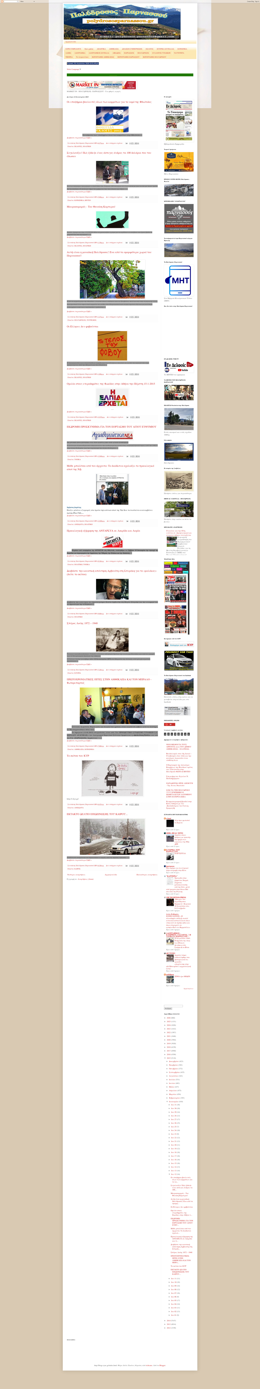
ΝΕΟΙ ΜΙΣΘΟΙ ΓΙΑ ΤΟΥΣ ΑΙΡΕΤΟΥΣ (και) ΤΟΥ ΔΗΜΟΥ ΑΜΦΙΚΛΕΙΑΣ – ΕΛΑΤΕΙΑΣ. (178, 746)
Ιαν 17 (174, 1156)
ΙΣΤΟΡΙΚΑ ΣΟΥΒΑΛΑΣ (165, 49)
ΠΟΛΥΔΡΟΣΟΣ (143, 53)
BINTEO (88, 200)
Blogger (162, 1365)
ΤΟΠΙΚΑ (77, 459)
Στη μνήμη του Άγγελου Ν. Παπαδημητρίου (177, 777)
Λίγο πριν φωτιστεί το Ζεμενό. (182, 821)
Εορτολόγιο (168, 572)
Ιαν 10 (174, 1282)
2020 (169, 1040)
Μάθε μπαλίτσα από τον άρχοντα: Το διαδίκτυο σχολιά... (181, 1230)
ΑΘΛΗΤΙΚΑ (101, 49)
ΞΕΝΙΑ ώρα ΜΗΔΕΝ (182, 976)
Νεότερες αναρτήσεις (76, 874)
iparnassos (170, 866)
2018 (169, 1047)
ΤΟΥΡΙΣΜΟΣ (91, 320)
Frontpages (168, 563)
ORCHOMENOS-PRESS (176, 897)
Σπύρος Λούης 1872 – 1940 (82, 623)
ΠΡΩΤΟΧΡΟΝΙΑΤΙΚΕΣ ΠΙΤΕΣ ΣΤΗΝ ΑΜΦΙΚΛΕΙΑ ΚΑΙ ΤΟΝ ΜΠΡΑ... (181, 1259)
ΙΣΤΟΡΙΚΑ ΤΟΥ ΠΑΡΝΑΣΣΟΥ (173, 851)
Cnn (175, 563)
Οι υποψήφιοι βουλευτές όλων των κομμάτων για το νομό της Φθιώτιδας (109, 101)
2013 (169, 1324)
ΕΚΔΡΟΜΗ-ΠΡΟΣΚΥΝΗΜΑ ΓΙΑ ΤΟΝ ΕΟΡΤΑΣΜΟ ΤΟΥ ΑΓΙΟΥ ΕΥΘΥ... (182, 1221)
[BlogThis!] (132, 143)
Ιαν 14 (174, 1167)
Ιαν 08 (174, 1289)
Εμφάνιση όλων (188, 988)
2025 (169, 1021)
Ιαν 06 (174, 1296)
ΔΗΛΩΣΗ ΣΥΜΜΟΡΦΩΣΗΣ (132, 49)
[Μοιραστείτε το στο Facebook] (136, 143)
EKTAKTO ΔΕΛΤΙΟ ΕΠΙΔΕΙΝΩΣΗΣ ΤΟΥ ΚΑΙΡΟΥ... (97, 814)
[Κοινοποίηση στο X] (134, 143)
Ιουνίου (172, 1083)
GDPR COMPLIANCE (73, 49)
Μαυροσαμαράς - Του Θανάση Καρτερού (91, 206)
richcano (149, 1365)
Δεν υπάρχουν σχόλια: (114, 143)
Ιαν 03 (174, 1307)
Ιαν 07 (174, 1293)
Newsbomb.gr (183, 563)
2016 (169, 1054)
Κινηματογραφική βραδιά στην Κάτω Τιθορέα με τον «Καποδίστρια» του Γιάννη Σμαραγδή (179, 804)
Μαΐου (172, 1087)
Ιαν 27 (174, 1119)
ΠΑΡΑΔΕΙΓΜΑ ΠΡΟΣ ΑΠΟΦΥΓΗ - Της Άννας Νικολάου (179, 784)
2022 (169, 1032)
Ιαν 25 (174, 1126)
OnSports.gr (175, 566)
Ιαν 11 (174, 1278)
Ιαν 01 (174, 1315)
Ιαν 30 (174, 1108)
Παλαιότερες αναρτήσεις (146, 874)
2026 (169, 1018)
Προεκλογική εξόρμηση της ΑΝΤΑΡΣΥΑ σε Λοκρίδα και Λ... (182, 1238)
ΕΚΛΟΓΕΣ (149, 49)
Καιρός (185, 572)
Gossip (179, 569)
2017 (169, 1050)
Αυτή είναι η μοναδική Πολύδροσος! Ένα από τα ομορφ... (182, 1201)
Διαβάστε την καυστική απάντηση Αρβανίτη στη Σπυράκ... (181, 1246)
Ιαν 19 (174, 1148)
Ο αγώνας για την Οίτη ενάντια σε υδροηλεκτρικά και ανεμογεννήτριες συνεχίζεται (179, 532)
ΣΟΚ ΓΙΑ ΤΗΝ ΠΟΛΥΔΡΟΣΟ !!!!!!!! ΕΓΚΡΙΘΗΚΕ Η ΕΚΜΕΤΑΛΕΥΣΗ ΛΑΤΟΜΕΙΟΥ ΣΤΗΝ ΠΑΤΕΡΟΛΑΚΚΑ (179, 793)
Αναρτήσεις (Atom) (85, 879)
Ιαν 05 (174, 1300)
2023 (169, 1028)
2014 (169, 1320)
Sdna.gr (183, 566)
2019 (169, 1043)
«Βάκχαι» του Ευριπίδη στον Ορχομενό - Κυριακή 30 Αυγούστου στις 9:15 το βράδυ (183, 903)
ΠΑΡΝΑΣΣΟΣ (129, 53)
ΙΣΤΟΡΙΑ (77, 673)
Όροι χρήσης (88, 49)
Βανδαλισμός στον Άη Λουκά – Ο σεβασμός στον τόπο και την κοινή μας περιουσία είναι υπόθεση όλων (179, 756)
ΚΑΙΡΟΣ (77, 869)
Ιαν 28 (174, 1115)
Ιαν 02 (174, 1311)
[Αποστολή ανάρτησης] (126, 143)
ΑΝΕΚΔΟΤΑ (79, 524)
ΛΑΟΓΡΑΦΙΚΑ (80, 53)
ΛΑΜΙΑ (68, 53)
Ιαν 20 (174, 1145)
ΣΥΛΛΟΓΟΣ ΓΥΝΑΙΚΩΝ (161, 53)
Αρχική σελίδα (70, 42)
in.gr (173, 569)
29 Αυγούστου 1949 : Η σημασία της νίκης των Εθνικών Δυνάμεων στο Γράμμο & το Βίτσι (183, 942)
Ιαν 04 (174, 1304)
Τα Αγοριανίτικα (82, 57)
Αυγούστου (174, 1076)
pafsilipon (170, 974)
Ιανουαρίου (174, 1101)
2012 (169, 1328)
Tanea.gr (167, 569)
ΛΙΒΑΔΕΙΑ (117, 53)
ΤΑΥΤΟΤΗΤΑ (179, 53)
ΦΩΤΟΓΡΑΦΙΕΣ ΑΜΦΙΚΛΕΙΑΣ (103, 57)
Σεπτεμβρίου (174, 1072)
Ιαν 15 (174, 1163)
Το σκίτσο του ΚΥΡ (78, 755)
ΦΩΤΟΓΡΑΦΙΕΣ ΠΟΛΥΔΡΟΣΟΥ (154, 57)
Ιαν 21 (174, 1141)
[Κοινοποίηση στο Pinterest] (138, 143)
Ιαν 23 (174, 1134)
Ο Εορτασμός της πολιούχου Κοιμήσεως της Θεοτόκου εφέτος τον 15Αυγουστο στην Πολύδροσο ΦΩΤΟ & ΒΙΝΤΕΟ (179, 768)
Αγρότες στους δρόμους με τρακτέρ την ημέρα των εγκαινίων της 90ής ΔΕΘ (182, 839)
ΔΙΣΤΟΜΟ (170, 953)
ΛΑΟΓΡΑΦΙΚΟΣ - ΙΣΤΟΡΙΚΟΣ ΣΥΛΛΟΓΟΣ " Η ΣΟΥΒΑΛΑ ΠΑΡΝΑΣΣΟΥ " (178, 935)
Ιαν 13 (174, 1170)
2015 (169, 1058)
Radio (179, 572)
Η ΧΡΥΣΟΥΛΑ (180, 853)
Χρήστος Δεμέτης (74, 507)
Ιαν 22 (174, 1137)
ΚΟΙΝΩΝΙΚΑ (182, 49)
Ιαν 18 (174, 1152)
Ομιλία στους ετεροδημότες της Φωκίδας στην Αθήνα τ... (181, 1212)
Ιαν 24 (174, 1130)
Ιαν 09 (174, 1286)
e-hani (168, 818)
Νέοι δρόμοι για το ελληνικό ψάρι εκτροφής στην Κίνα (177, 869)
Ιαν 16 (174, 1159)
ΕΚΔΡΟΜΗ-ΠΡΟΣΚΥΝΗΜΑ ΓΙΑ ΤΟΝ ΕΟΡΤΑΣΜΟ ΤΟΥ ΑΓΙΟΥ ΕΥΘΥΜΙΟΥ (111, 426)
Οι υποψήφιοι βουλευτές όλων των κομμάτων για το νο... (181, 1179)
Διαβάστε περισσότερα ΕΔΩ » (79, 137)
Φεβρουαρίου (174, 1098)
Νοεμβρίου (173, 1065)
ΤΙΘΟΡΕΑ (69, 57)
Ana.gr (167, 566)
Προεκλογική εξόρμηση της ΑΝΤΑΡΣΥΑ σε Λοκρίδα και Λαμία (103, 530)
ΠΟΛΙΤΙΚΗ (87, 146)
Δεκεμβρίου (174, 1061)
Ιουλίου (172, 1079)
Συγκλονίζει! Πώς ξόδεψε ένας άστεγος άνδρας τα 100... (181, 1187)
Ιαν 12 (174, 1174)
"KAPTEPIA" (172, 876)
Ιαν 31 (174, 1104)
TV (175, 572)
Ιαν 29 (174, 1112)
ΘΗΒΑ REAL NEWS (174, 833)
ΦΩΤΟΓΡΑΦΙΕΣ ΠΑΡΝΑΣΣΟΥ (128, 57)
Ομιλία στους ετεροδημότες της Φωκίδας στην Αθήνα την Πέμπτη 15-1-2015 (111, 383)
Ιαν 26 (174, 1123)
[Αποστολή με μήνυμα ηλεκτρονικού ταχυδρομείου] (130, 143)
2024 (169, 1025)
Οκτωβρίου (174, 1068)
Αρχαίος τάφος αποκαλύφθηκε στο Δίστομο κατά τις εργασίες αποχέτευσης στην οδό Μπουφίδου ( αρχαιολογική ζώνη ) (178, 962)
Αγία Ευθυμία (172, 914)
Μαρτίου (173, 1094)
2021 (169, 1036)
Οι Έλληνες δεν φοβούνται (82, 326)
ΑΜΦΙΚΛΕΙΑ (114, 49)
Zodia (185, 569)
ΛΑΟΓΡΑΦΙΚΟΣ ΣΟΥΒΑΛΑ (99, 53)
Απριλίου (173, 1090)
